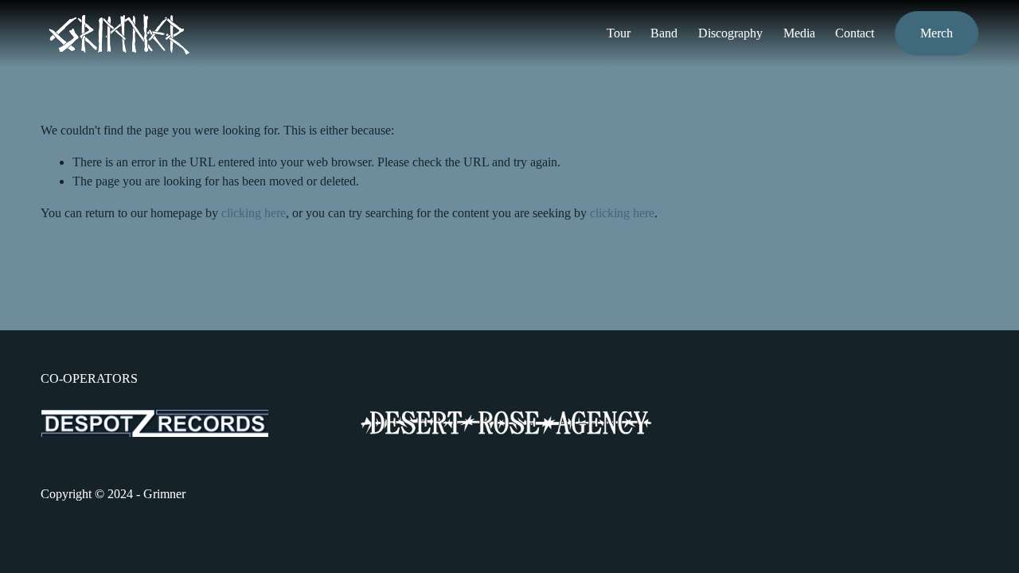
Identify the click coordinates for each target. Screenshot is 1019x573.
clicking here (253, 213)
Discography (730, 33)
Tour (619, 33)
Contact (854, 33)
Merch (936, 33)
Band (663, 33)
